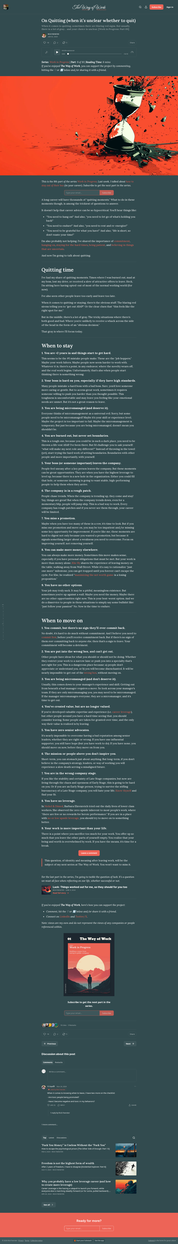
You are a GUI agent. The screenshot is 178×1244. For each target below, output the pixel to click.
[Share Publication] (146, 7)
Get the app (99, 1240)
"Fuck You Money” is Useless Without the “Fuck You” (74, 1145)
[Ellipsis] (135, 1086)
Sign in (170, 7)
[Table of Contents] (3, 622)
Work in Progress (59, 62)
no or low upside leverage (63, 818)
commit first (49, 637)
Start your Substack (83, 1240)
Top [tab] (44, 1138)
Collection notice (36, 1240)
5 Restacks (72, 1025)
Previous (51, 1043)
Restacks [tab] (59, 1062)
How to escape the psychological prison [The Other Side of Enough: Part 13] (76, 1148)
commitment (122, 241)
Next (128, 1043)
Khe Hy (76, 562)
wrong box (90, 672)
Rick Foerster (53, 34)
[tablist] (53, 1062)
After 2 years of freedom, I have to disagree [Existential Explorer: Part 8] (74, 1166)
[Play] (57, 52)
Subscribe (156, 7)
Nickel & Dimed (54, 806)
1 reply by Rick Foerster (60, 1113)
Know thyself (123, 790)
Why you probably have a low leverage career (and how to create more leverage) (76, 1183)
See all (47, 1204)
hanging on (48, 245)
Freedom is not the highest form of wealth (68, 1163)
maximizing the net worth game (94, 574)
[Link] (38, 270)
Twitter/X (81, 916)
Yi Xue (50, 1086)
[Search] (140, 7)
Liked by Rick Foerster (57, 1089)
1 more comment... (50, 1124)
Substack (151, 1240)
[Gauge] (132, 52)
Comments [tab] (47, 1062)
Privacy (21, 1240)
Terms (27, 1240)
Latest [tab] (51, 1138)
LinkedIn (65, 916)
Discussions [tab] (61, 1138)
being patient (97, 245)
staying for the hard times (72, 245)
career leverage (121, 711)
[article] (89, 1150)
